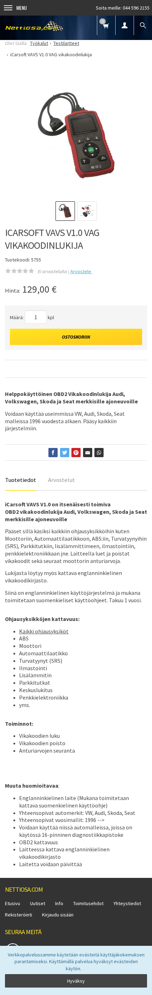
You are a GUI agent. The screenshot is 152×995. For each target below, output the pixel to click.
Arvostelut (61, 480)
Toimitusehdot (88, 903)
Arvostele (81, 271)
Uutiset (37, 903)
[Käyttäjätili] (124, 25)
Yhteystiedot (127, 903)
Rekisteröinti (18, 914)
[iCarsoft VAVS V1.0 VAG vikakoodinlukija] (76, 136)
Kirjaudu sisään (58, 914)
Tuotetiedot (20, 480)
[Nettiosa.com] (34, 25)
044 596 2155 (136, 8)
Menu (21, 7)
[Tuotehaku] (143, 25)
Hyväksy (76, 981)
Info (59, 903)
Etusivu (12, 903)
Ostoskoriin (76, 337)
